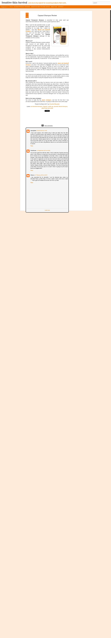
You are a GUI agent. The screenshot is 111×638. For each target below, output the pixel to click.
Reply (31, 144)
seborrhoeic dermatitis (47, 108)
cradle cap (50, 106)
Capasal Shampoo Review (47, 15)
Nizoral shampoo (63, 106)
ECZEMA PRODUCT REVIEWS (22, 7)
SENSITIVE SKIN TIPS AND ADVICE (40, 7)
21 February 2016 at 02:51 (41, 173)
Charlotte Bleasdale (54, 104)
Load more (47, 208)
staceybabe (33, 130)
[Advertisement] (78, 38)
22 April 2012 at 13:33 (41, 130)
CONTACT (60, 7)
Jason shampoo (46, 100)
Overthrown (33, 148)
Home (11, 7)
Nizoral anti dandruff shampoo (38, 30)
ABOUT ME (54, 7)
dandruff (56, 106)
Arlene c (32, 173)
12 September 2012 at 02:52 (43, 148)
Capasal (45, 106)
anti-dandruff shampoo (36, 106)
